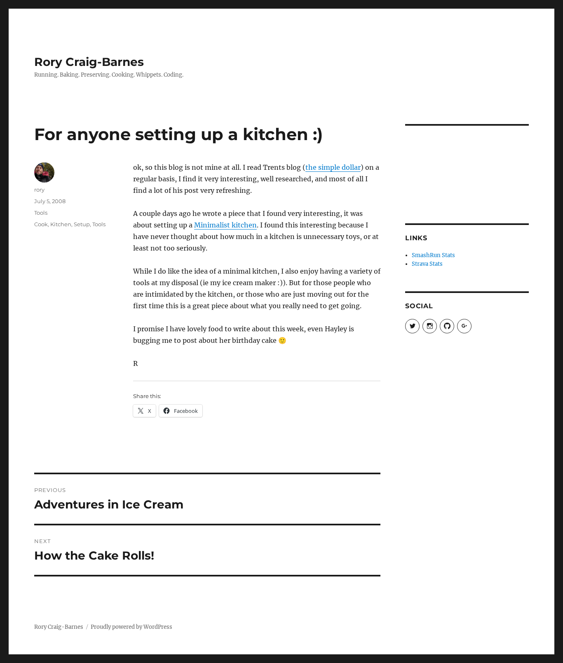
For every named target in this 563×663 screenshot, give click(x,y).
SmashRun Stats (433, 255)
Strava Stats (427, 263)
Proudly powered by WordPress (131, 626)
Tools (40, 212)
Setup (82, 224)
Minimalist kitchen (225, 225)
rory (39, 189)
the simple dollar (333, 167)
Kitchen (60, 224)
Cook (41, 224)
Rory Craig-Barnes (89, 62)
